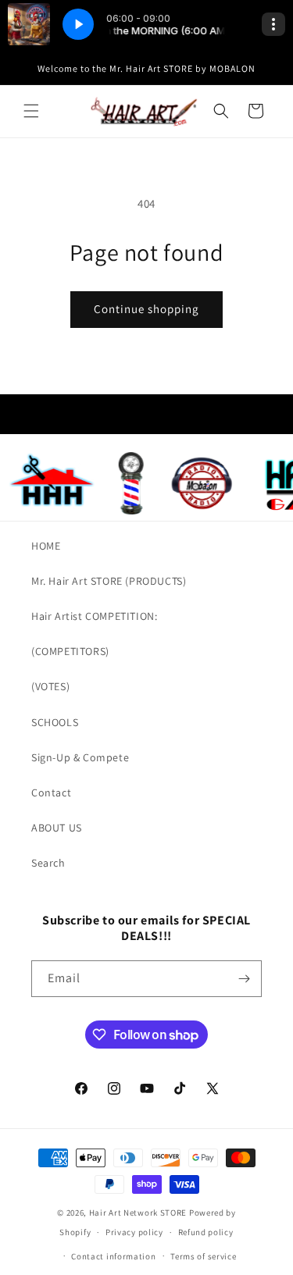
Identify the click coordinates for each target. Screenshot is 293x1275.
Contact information (113, 1256)
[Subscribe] (244, 978)
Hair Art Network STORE (138, 1212)
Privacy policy (134, 1232)
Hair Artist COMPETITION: (94, 616)
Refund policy (206, 1232)
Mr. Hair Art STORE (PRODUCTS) (108, 581)
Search (48, 863)
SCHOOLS (54, 722)
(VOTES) (50, 686)
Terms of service (203, 1256)
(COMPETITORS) (70, 651)
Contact (51, 792)
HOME (45, 546)
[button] (31, 111)
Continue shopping (146, 308)
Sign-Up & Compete (80, 757)
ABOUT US (56, 828)
